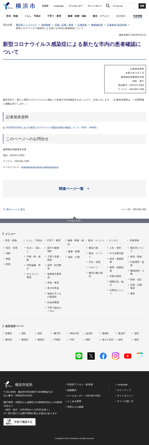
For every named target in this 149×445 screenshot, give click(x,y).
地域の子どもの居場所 (54, 295)
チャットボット (95, 6)
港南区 (105, 333)
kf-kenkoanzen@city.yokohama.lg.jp (40, 167)
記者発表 (82, 25)
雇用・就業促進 (117, 269)
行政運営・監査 (137, 263)
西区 (88, 339)
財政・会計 (136, 279)
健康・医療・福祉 (76, 242)
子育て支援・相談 (54, 258)
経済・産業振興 (117, 260)
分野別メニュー (117, 292)
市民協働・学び (34, 267)
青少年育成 (53, 288)
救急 (8, 259)
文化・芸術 (94, 262)
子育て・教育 (54, 240)
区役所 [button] (45, 6)
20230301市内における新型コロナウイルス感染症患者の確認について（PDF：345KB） (52, 127)
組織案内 (72, 390)
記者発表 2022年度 (117, 25)
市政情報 (45, 25)
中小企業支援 (117, 253)
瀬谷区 (8, 339)
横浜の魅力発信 (96, 274)
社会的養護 (53, 302)
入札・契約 (115, 248)
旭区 (23, 333)
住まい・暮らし (34, 249)
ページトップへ (74, 221)
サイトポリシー (125, 395)
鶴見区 (41, 339)
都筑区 (24, 339)
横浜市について (137, 249)
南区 (136, 339)
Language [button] (59, 6)
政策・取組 (136, 256)
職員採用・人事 (137, 272)
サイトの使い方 (125, 401)
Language (122, 384)
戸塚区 (57, 339)
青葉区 (8, 333)
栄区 (136, 333)
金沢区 (89, 333)
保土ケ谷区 (108, 339)
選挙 (132, 293)
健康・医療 (74, 251)
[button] (74, 188)
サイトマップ (124, 390)
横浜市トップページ (26, 25)
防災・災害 (11, 248)
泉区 (40, 333)
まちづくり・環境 (34, 275)
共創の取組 (115, 276)
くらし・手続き (34, 240)
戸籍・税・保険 (34, 258)
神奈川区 (74, 333)
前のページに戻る (15, 209)
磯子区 (57, 333)
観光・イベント (96, 240)
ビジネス (113, 240)
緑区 (120, 339)
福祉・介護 (74, 257)
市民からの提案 (75, 407)
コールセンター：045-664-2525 (83, 395)
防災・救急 (11, 240)
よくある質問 (74, 401)
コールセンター (76, 6)
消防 (8, 253)
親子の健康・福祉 (54, 249)
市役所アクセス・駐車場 (80, 384)
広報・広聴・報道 (64, 25)
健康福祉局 (97, 25)
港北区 (121, 333)
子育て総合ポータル (54, 309)
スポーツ (93, 267)
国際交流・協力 (117, 283)
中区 (72, 339)
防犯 (8, 264)
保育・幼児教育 (54, 267)
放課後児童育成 (54, 275)
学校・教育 (53, 282)
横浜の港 (93, 248)
